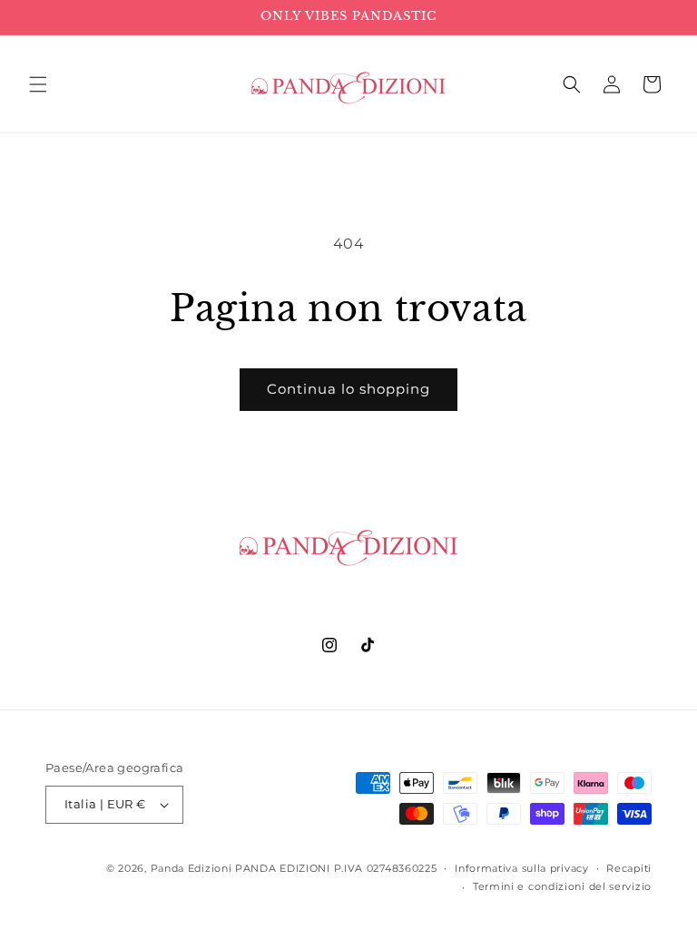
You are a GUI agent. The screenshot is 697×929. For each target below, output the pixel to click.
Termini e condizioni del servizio (562, 886)
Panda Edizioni (191, 868)
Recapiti (629, 868)
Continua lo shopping (348, 388)
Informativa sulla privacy (522, 868)
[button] (38, 84)
